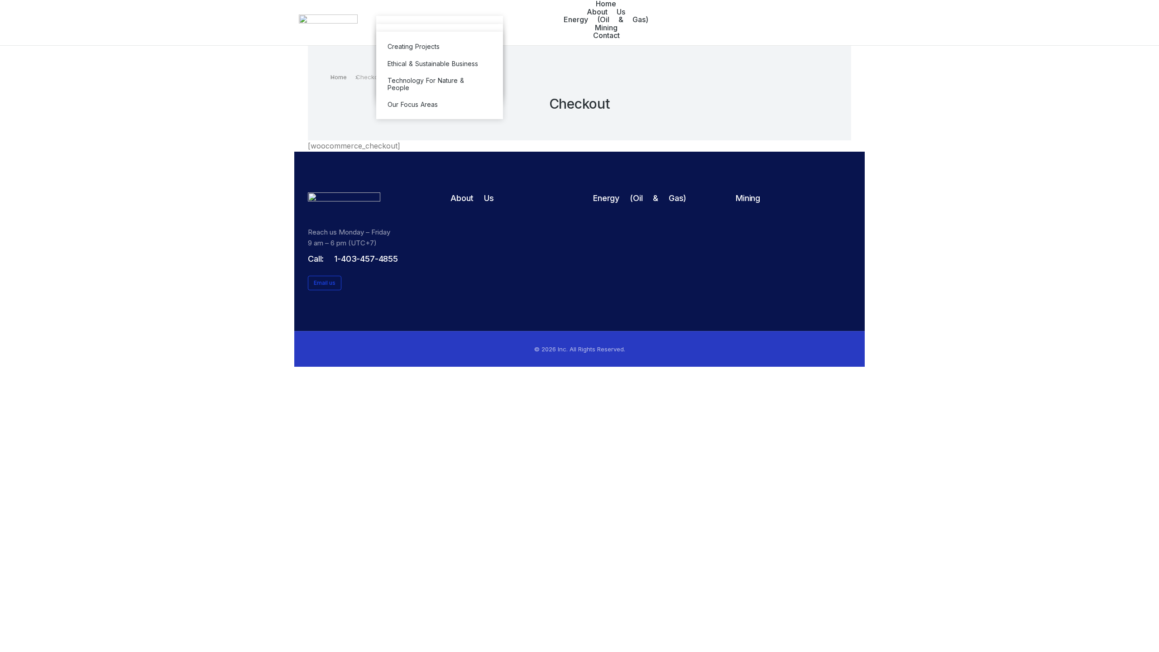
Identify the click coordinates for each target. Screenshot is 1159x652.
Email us (324, 282)
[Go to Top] (1145, 638)
